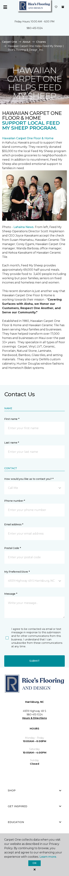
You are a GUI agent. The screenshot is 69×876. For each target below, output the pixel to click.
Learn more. (48, 856)
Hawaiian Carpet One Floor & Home (27, 138)
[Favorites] (56, 7)
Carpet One (9, 41)
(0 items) (63, 7)
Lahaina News (23, 227)
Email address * (13, 524)
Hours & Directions (34, 718)
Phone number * (14, 501)
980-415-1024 (35, 28)
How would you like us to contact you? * (28, 479)
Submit (34, 660)
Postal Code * (12, 548)
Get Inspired (17, 806)
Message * (10, 594)
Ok (34, 863)
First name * (11, 419)
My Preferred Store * (17, 571)
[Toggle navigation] (5, 7)
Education (16, 822)
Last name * (11, 442)
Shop (12, 790)
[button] (34, 488)
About (26, 41)
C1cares (41, 41)
